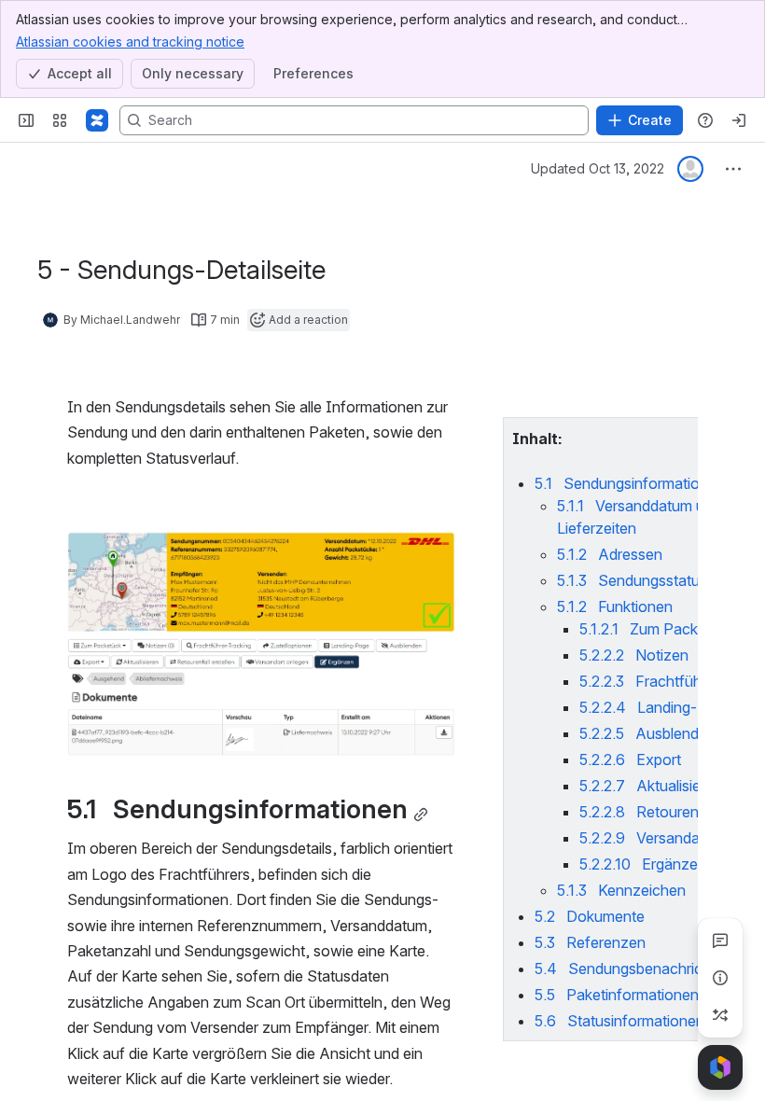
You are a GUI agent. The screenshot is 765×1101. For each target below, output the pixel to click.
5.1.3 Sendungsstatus (632, 580)
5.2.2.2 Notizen (633, 655)
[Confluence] (97, 120)
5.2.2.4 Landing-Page (655, 707)
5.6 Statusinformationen (619, 1020)
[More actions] (733, 169)
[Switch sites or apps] (60, 120)
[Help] (705, 120)
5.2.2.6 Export (630, 759)
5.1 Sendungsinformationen (630, 483)
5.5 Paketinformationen (617, 994)
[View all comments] (720, 940)
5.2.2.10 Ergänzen (642, 864)
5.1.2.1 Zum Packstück (656, 629)
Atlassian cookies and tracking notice (130, 41)
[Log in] (739, 120)
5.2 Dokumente (590, 916)
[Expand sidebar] (26, 120)
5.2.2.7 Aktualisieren (650, 785)
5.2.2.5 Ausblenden (647, 733)
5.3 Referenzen (590, 942)
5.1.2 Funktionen (615, 606)
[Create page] (720, 1015)
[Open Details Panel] (720, 978)
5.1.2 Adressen (609, 554)
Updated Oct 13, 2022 (597, 168)
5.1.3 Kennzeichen (621, 890)
